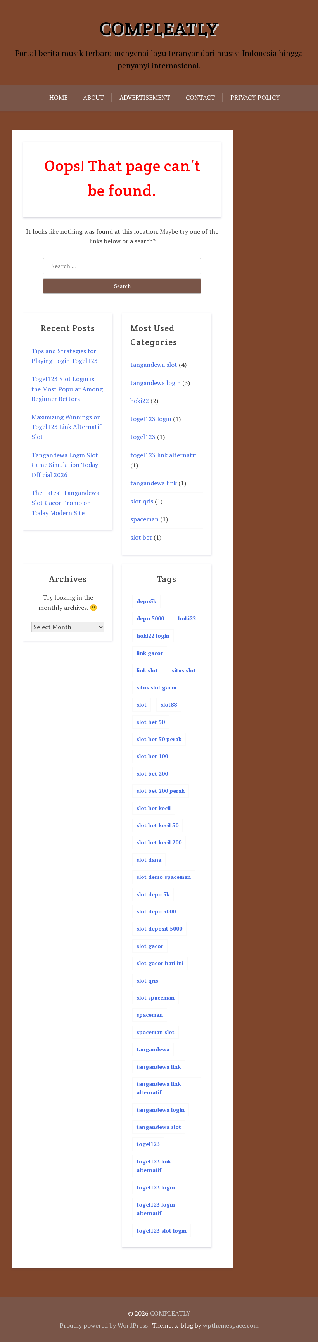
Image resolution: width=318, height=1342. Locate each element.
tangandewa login (155, 382)
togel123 (143, 436)
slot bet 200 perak (161, 790)
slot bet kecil (154, 808)
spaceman (144, 519)
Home (58, 97)
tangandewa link (153, 483)
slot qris (141, 501)
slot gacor (150, 946)
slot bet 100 (152, 756)
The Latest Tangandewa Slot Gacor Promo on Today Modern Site (65, 502)
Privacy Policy (255, 97)
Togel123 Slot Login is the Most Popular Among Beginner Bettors (67, 389)
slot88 (169, 704)
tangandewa (153, 1049)
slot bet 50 (151, 722)
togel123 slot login (162, 1230)
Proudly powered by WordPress (104, 1325)
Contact (200, 97)
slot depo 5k (153, 894)
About (93, 97)
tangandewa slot (153, 364)
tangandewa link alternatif (159, 1088)
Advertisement (144, 97)
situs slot (184, 670)
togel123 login (150, 419)
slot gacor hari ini (160, 963)
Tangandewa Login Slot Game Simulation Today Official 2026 (64, 465)
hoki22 (139, 400)
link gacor (150, 652)
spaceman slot (156, 1032)
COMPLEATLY (159, 28)
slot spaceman (156, 997)
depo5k (146, 601)
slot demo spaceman (164, 876)
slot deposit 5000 (159, 928)
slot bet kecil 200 (159, 842)
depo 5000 (150, 618)
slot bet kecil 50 (157, 825)
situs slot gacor (157, 687)
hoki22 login (153, 635)
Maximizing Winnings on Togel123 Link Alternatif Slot (66, 427)
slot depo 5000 (156, 911)
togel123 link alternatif (163, 455)
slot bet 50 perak (159, 739)
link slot (147, 670)
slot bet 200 (152, 773)
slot (142, 704)
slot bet (141, 537)
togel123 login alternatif (156, 1209)
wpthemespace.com (231, 1325)
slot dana (149, 859)
